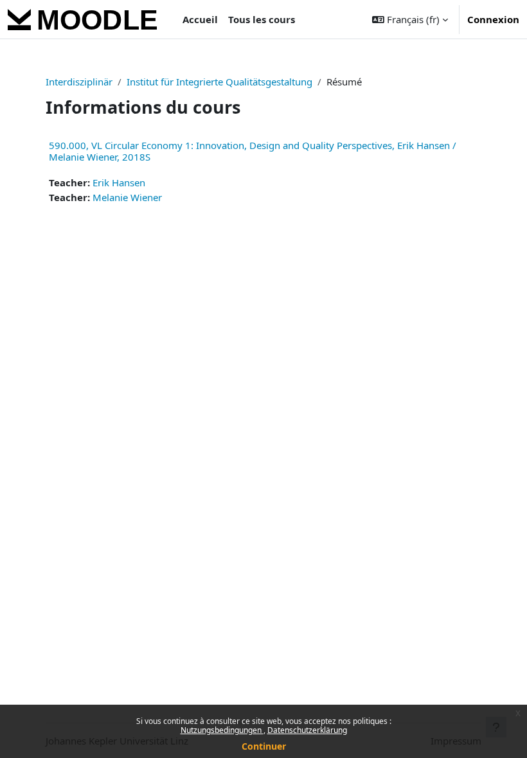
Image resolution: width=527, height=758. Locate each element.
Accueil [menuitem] (200, 19)
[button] (410, 19)
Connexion (493, 19)
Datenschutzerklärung (307, 730)
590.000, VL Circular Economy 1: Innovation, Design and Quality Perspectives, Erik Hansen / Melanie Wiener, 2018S (252, 151)
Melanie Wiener (127, 197)
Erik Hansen (119, 182)
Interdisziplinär (79, 81)
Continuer (264, 746)
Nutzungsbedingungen (222, 730)
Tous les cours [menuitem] (261, 19)
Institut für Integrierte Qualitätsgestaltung (219, 81)
